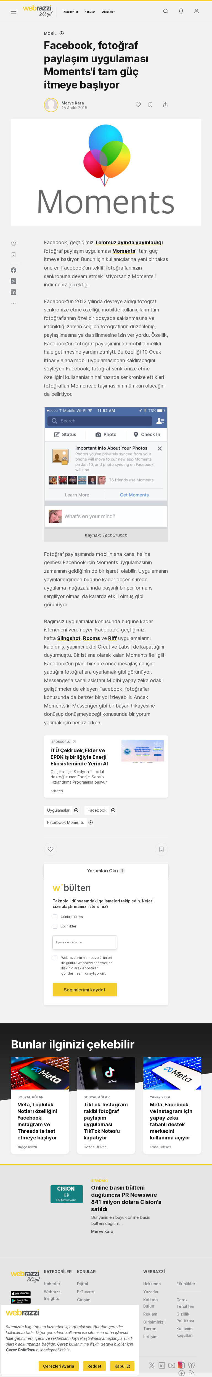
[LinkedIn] (161, 1365)
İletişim (150, 1336)
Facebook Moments (65, 822)
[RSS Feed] (191, 1372)
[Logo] (38, 11)
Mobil (50, 33)
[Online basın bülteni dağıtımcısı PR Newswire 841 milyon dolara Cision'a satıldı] (67, 1194)
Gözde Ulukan (95, 1147)
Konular (90, 11)
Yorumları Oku (105, 870)
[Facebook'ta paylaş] (13, 270)
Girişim (84, 1299)
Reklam (150, 1314)
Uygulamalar (58, 810)
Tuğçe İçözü (27, 1147)
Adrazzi (57, 791)
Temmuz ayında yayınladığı (129, 242)
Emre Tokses (160, 1147)
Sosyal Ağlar (30, 1097)
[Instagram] (181, 1365)
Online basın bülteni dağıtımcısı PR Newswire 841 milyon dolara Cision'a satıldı (126, 1198)
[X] (151, 1365)
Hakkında (152, 1283)
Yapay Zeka (160, 1097)
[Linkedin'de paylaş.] (13, 292)
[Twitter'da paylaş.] (13, 281)
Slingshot (68, 638)
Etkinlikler (108, 11)
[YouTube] (171, 1365)
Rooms (91, 638)
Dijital (82, 1283)
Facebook (97, 810)
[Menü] (13, 12)
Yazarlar (150, 1291)
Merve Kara (102, 1231)
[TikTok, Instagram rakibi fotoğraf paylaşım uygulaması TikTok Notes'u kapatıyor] (106, 1073)
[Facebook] (181, 1372)
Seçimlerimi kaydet (84, 990)
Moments (123, 251)
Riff (112, 638)
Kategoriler (70, 11)
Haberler (52, 1283)
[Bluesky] (191, 1365)
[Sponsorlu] (142, 751)
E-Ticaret (86, 1291)
